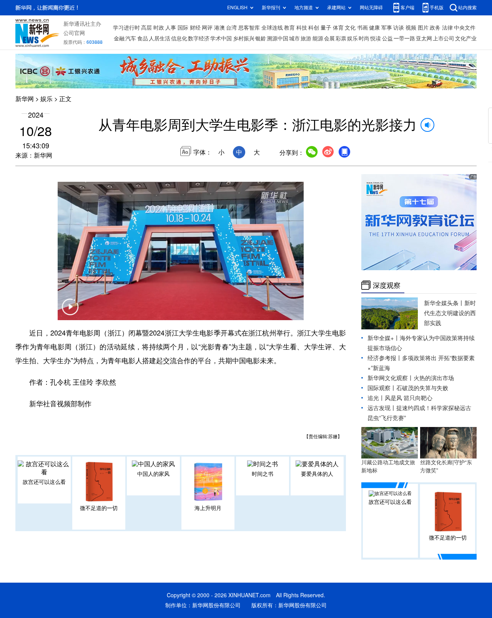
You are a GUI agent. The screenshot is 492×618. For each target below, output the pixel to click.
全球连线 (272, 27)
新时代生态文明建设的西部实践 (450, 313)
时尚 (364, 38)
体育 (338, 27)
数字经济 (198, 38)
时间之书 (262, 474)
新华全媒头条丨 (444, 303)
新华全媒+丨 (383, 338)
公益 (387, 38)
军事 (386, 27)
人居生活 (159, 38)
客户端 (407, 7)
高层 (146, 27)
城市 (294, 38)
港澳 (219, 27)
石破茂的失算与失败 (422, 388)
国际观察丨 (381, 388)
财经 (195, 27)
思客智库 (249, 27)
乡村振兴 (243, 38)
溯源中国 (277, 38)
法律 (447, 27)
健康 (374, 27)
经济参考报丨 (384, 358)
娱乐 (352, 38)
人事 (170, 27)
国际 (183, 27)
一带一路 (404, 38)
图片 (423, 27)
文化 (350, 27)
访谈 (398, 27)
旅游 (306, 38)
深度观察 (387, 285)
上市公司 (443, 38)
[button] (70, 312)
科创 (313, 27)
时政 (158, 27)
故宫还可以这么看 (44, 482)
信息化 (179, 38)
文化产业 (466, 38)
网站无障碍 (371, 7)
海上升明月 (207, 508)
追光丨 (376, 398)
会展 (329, 38)
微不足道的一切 (99, 508)
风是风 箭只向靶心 (408, 398)
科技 (301, 27)
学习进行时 (126, 27)
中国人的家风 (153, 474)
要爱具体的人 (317, 474)
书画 (362, 27)
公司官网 (74, 33)
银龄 (260, 38)
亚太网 (424, 38)
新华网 (24, 99)
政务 (435, 27)
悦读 (375, 38)
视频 (411, 27)
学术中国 (221, 38)
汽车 (130, 38)
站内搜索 (467, 7)
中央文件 (464, 27)
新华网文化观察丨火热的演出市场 (410, 378)
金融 (119, 38)
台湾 (231, 27)
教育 (289, 27)
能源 (317, 38)
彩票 (341, 38)
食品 (142, 38)
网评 (207, 27)
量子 (326, 27)
